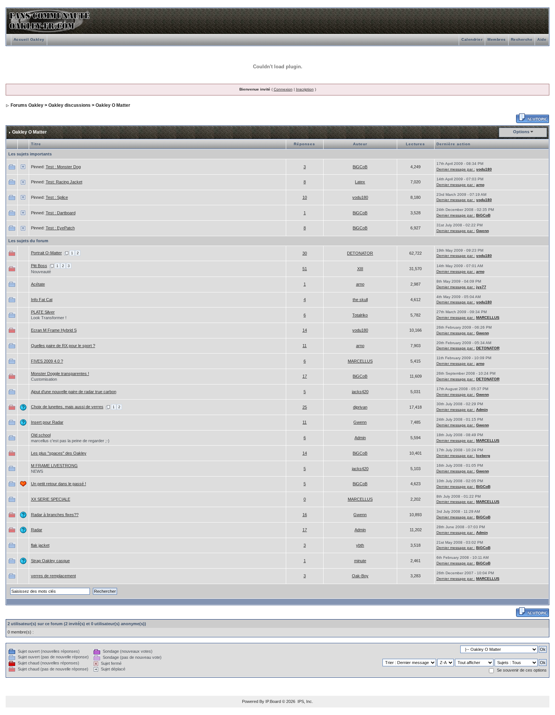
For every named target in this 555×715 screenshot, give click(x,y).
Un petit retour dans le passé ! (58, 483)
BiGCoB (360, 167)
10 (304, 197)
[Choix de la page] (66, 253)
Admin (482, 409)
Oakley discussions (69, 105)
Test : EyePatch (60, 228)
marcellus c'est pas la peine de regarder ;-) (70, 440)
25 (304, 407)
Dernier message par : (455, 169)
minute (360, 560)
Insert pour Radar (47, 422)
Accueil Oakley (29, 39)
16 (304, 514)
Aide (541, 39)
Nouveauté (41, 271)
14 (304, 330)
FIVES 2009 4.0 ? (47, 361)
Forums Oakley (27, 105)
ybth (360, 545)
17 (304, 376)
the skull (360, 299)
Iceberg (483, 456)
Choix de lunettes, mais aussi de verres (67, 406)
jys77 (481, 287)
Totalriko (360, 315)
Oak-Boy (360, 576)
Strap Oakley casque (50, 560)
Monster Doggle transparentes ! (60, 373)
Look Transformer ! (48, 317)
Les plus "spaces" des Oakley (58, 453)
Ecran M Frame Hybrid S (54, 330)
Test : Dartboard (61, 213)
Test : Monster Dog (63, 167)
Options (521, 131)
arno (480, 185)
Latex (360, 182)
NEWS (37, 471)
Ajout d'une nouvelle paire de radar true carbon (73, 391)
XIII (360, 268)
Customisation (44, 379)
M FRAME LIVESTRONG (54, 465)
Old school (41, 435)
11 (304, 345)
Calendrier (472, 39)
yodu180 (484, 169)
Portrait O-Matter (46, 253)
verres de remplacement (53, 576)
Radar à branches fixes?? (55, 514)
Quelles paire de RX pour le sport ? (63, 345)
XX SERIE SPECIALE (50, 499)
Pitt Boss (39, 265)
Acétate (38, 284)
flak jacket (40, 545)
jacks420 (360, 391)
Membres (496, 39)
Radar (36, 529)
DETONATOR (360, 253)
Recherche (522, 39)
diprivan (360, 407)
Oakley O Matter (113, 105)
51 (304, 268)
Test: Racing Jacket (64, 182)
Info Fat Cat (41, 299)
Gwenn (482, 231)
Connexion (283, 89)
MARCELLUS (487, 317)
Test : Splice (57, 197)
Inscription (305, 89)
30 (304, 253)
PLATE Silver (43, 312)
